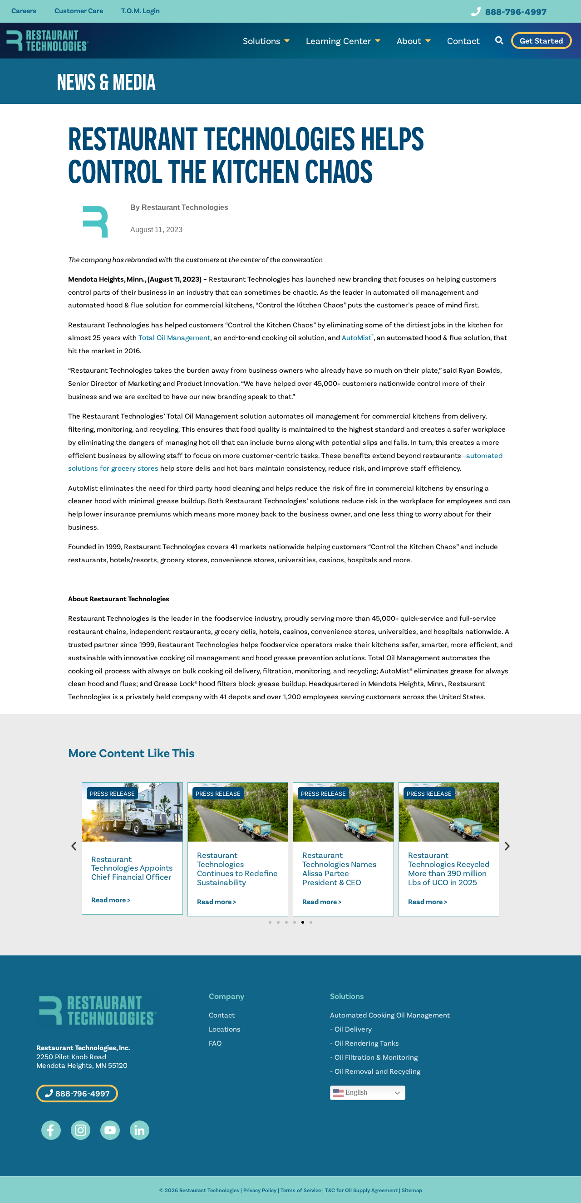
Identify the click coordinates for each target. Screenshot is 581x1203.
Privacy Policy (259, 1190)
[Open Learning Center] (377, 40)
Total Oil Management (174, 337)
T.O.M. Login (140, 10)
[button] (499, 40)
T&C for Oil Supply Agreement (361, 1190)
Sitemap (412, 1190)
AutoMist (358, 337)
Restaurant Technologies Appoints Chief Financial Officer (131, 868)
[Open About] (428, 40)
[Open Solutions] (286, 40)
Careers (23, 10)
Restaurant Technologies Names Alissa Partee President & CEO (339, 868)
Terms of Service (301, 1190)
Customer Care (78, 10)
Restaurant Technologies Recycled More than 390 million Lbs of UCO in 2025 (449, 868)
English (355, 1092)
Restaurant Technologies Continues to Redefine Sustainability (237, 868)
